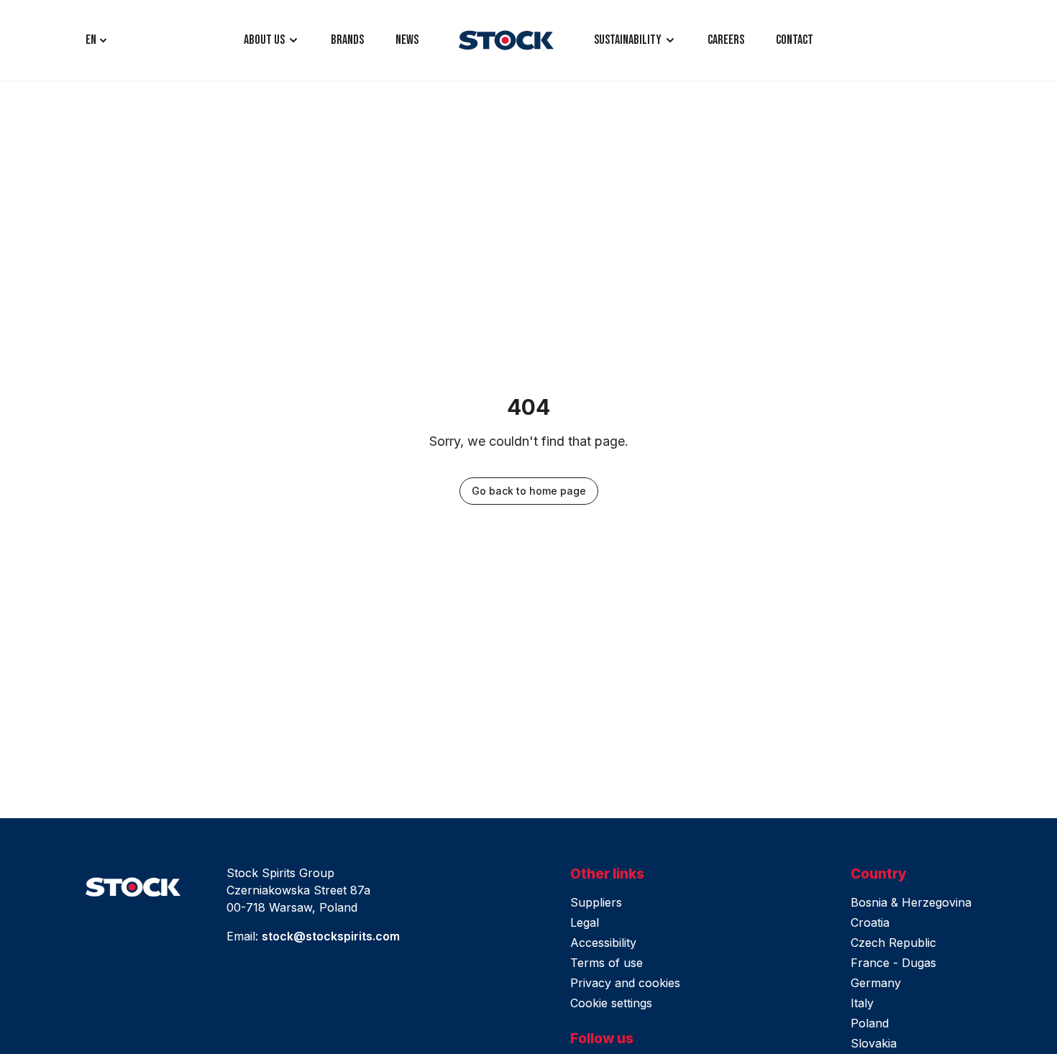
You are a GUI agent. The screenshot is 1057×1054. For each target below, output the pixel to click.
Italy (862, 1003)
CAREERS (726, 39)
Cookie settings (611, 1003)
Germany (876, 983)
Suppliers (596, 902)
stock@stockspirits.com (331, 936)
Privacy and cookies (625, 983)
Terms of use (606, 963)
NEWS (406, 39)
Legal (584, 922)
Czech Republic (893, 942)
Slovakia (874, 1043)
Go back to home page (529, 491)
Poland (870, 1023)
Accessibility (603, 942)
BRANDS (347, 39)
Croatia (870, 922)
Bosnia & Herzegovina (911, 902)
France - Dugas (893, 963)
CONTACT (794, 39)
